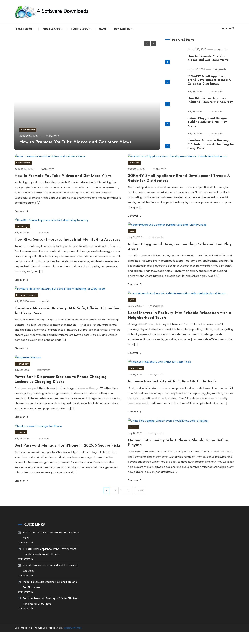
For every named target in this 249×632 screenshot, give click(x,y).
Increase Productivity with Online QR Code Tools (172, 382)
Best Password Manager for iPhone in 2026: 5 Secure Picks (67, 446)
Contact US (122, 29)
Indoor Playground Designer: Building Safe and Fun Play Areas (208, 122)
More (132, 231)
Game (102, 29)
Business (134, 162)
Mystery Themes (73, 627)
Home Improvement (26, 295)
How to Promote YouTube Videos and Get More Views (75, 142)
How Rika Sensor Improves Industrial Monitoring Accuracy (68, 240)
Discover (20, 211)
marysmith (52, 136)
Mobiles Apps (51, 29)
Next (140, 490)
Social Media (28, 129)
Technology (79, 29)
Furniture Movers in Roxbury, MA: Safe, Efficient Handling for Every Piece (211, 144)
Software (20, 432)
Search (226, 28)
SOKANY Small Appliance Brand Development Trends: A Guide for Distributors (209, 80)
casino (133, 427)
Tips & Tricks (23, 29)
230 (128, 490)
